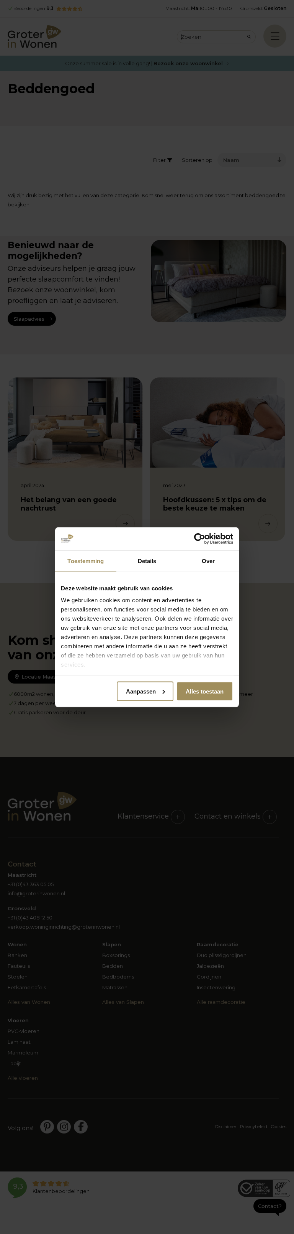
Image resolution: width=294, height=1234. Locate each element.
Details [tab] (147, 560)
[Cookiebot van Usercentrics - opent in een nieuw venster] (199, 538)
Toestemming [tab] (85, 560)
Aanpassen (141, 691)
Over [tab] (208, 560)
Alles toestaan (205, 691)
